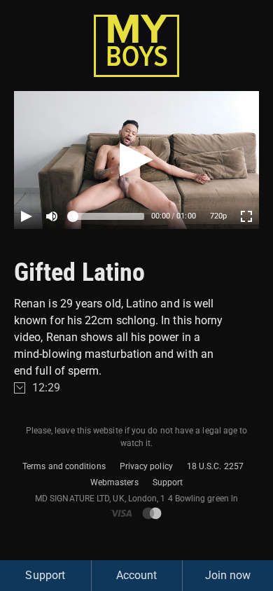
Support (168, 482)
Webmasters (114, 482)
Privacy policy (146, 466)
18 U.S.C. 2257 (215, 466)
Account (137, 575)
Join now (228, 575)
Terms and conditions (64, 466)
